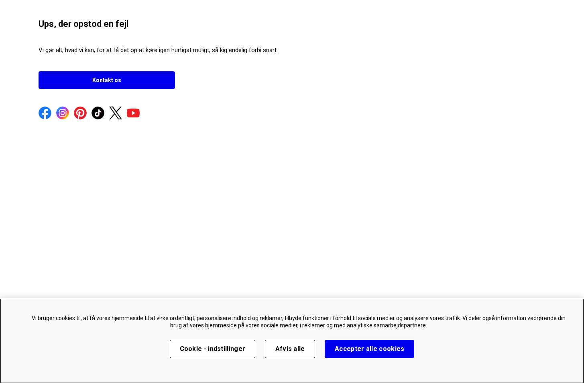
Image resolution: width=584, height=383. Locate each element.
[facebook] (45, 114)
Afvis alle (290, 349)
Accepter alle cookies (369, 349)
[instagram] (62, 114)
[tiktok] (98, 114)
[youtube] (133, 114)
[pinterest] (80, 114)
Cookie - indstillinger (213, 349)
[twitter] (115, 114)
